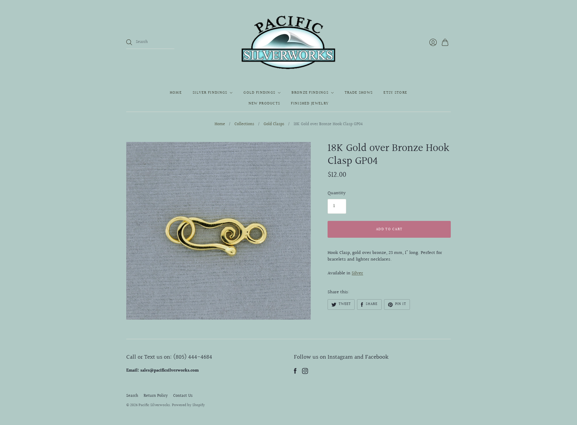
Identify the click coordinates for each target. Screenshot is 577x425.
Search (132, 396)
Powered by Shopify (188, 405)
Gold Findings (259, 93)
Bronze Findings (310, 93)
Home (176, 93)
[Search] (129, 42)
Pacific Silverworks (154, 405)
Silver (357, 273)
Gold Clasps (274, 125)
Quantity (337, 193)
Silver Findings (210, 93)
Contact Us (183, 396)
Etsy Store (395, 93)
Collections (244, 125)
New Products (264, 104)
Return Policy (156, 396)
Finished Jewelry (309, 104)
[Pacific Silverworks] (288, 42)
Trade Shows (359, 93)
